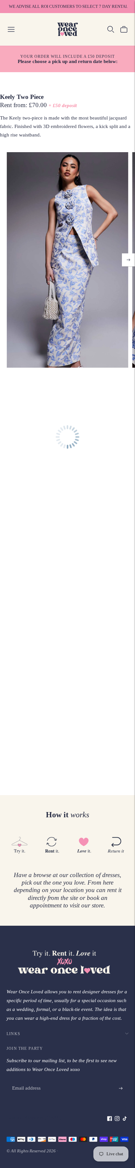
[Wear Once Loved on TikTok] (124, 1119)
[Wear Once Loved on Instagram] (117, 1119)
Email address (25, 1081)
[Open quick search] (110, 29)
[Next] (128, 259)
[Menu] (11, 29)
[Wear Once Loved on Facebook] (109, 1119)
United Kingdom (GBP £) (35, 1117)
